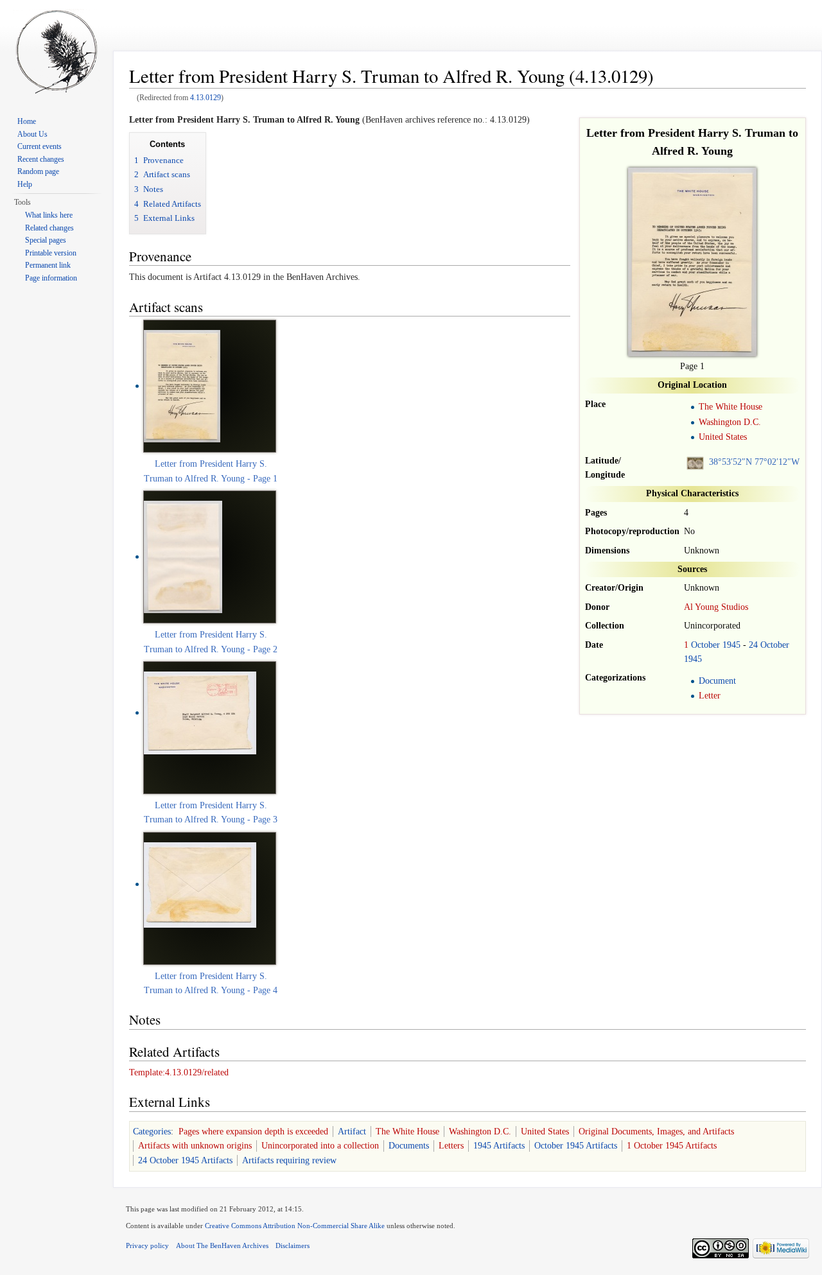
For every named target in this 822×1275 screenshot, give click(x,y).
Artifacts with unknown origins (195, 1145)
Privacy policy (147, 1245)
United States (723, 437)
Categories (152, 1131)
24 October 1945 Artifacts (185, 1160)
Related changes (49, 227)
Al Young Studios (716, 607)
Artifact (352, 1131)
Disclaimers (292, 1245)
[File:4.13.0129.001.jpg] (183, 556)
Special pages (45, 240)
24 (753, 645)
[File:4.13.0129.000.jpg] (182, 385)
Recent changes (40, 159)
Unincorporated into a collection (320, 1145)
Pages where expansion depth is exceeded (253, 1131)
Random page (38, 171)
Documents (409, 1145)
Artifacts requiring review (289, 1160)
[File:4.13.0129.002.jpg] (200, 712)
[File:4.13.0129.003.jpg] (200, 884)
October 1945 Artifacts (575, 1145)
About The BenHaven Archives (222, 1245)
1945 (731, 645)
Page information (51, 277)
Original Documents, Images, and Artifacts (656, 1131)
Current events (39, 146)
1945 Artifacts (499, 1145)
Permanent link (48, 265)
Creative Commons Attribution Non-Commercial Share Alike (295, 1225)
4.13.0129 (205, 98)
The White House (730, 407)
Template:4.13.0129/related (179, 1072)
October (705, 645)
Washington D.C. (730, 422)
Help (24, 184)
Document (717, 681)
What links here (49, 215)
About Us (32, 134)
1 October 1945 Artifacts (672, 1145)
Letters (451, 1145)
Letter (710, 695)
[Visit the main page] (56, 51)
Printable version (50, 252)
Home (26, 121)
